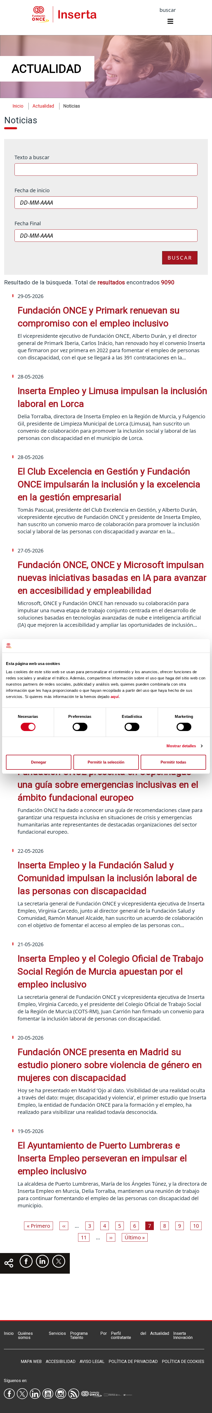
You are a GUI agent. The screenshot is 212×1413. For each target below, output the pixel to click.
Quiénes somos (25, 1335)
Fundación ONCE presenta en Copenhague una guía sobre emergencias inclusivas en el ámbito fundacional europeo (108, 784)
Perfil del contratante (128, 1335)
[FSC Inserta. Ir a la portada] (64, 13)
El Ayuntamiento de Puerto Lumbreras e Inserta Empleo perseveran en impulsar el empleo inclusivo (102, 1158)
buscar (168, 9)
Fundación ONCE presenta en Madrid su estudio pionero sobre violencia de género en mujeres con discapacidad (110, 1065)
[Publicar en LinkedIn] (42, 1261)
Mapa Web (31, 1361)
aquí (115, 696)
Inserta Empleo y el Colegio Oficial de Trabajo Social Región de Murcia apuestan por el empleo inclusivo (110, 971)
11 (85, 1237)
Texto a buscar (31, 157)
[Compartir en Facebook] (26, 1261)
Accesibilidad (60, 1361)
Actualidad (159, 1333)
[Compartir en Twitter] (58, 1261)
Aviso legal (92, 1361)
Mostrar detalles (181, 746)
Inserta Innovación (183, 1335)
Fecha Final (27, 223)
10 (197, 1225)
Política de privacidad (133, 1361)
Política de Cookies (183, 1361)
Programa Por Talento (88, 1335)
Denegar (38, 762)
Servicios (57, 1333)
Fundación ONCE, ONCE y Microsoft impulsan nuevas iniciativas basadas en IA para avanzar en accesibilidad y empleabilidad (112, 577)
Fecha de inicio (32, 190)
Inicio (17, 106)
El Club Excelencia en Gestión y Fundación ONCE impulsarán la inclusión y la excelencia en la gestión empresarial (109, 484)
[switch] (80, 727)
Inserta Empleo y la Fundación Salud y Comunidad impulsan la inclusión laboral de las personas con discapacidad (107, 878)
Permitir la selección (106, 762)
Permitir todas (173, 762)
